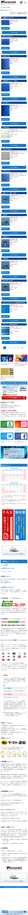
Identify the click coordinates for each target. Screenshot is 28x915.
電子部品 (8, 7)
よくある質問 (4, 565)
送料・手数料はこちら (6, 582)
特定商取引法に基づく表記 (7, 568)
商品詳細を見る (5, 28)
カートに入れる (14, 32)
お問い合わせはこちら (6, 804)
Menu (25, 1)
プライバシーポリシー (6, 571)
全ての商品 (3, 7)
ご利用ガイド (9, 561)
